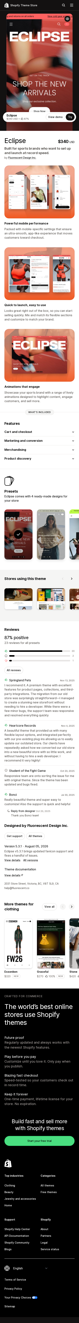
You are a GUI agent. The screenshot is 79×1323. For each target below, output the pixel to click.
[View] (18, 599)
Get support (14, 836)
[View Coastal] (51, 534)
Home (8, 1205)
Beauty (8, 1192)
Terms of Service (15, 1279)
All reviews (14, 670)
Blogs (8, 1249)
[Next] (72, 579)
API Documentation (16, 1235)
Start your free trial (39, 1140)
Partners (46, 1235)
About (44, 1229)
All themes (35, 836)
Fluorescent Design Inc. (22, 157)
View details (12, 860)
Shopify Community (16, 1242)
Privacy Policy (13, 1288)
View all (49, 906)
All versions (30, 860)
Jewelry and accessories (20, 1198)
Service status (50, 1249)
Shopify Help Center (17, 1229)
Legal (44, 1242)
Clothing (9, 1185)
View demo (55, 116)
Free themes (49, 1192)
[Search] (64, 5)
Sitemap (9, 1306)
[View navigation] (72, 5)
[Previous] (63, 579)
